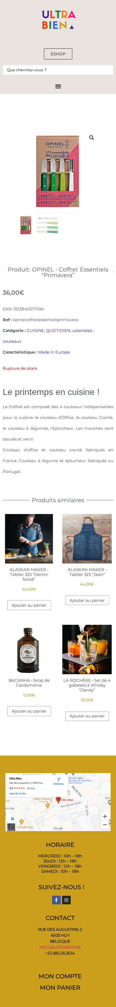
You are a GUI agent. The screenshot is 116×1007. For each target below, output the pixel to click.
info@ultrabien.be (60, 947)
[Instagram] (66, 900)
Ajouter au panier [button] (29, 605)
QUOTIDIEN (58, 330)
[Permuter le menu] (58, 86)
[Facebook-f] (56, 900)
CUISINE (35, 330)
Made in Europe (54, 352)
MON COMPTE (60, 976)
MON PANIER (60, 987)
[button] (92, 138)
